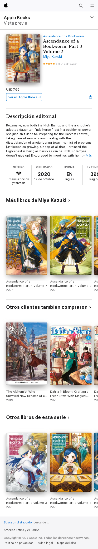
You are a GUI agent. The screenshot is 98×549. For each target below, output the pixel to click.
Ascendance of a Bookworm (63, 36)
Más (89, 155)
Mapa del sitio (66, 543)
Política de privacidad (19, 543)
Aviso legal (45, 543)
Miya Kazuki (52, 56)
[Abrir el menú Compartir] (90, 97)
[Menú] (92, 5)
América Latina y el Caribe (22, 530)
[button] (81, 5)
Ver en (22, 97)
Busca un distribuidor (18, 522)
